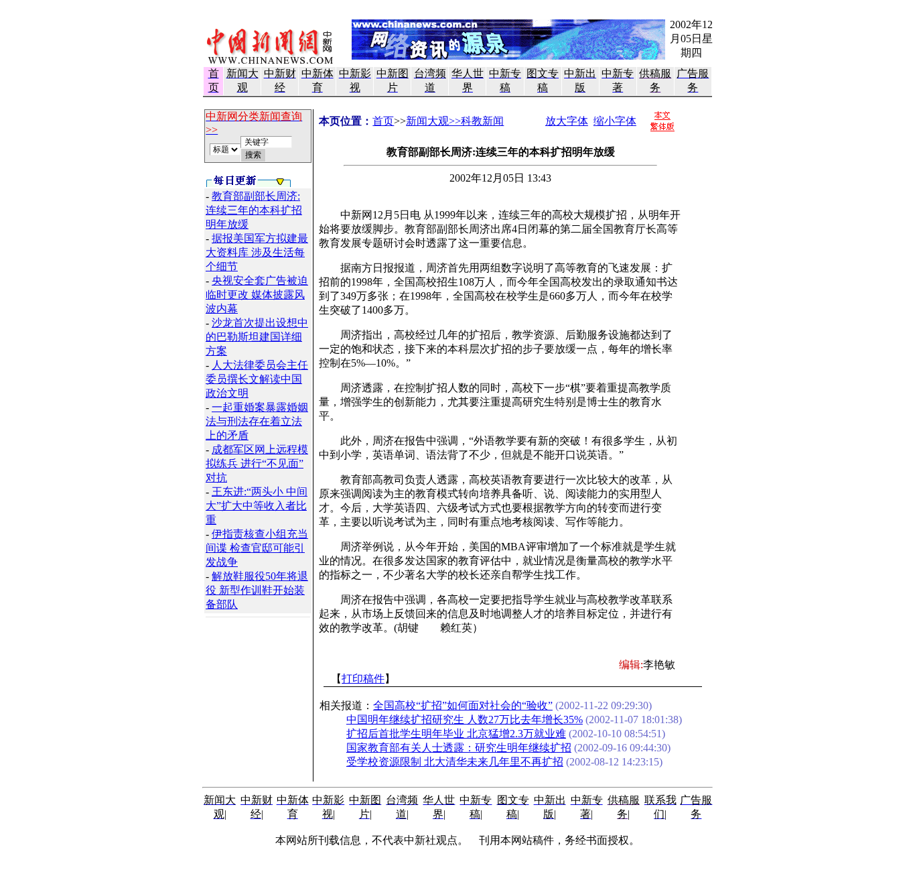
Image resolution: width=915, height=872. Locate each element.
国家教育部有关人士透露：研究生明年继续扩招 (458, 747)
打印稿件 (363, 678)
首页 (383, 121)
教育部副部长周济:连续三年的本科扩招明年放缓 (254, 210)
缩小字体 (614, 121)
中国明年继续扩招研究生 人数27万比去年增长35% (464, 719)
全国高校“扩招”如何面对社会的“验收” (463, 705)
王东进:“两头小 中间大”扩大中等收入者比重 (256, 505)
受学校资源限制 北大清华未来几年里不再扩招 (454, 761)
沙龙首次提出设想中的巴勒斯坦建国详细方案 (257, 337)
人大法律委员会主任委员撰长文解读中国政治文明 (257, 379)
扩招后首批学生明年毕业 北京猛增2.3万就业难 (456, 733)
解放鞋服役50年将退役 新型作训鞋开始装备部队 (257, 590)
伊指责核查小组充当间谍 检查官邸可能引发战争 (257, 548)
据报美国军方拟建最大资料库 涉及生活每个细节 (257, 252)
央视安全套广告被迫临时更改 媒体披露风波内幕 (257, 294)
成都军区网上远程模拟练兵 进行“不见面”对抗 (257, 463)
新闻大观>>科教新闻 (455, 121)
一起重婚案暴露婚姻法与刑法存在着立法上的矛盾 (257, 421)
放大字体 (566, 121)
